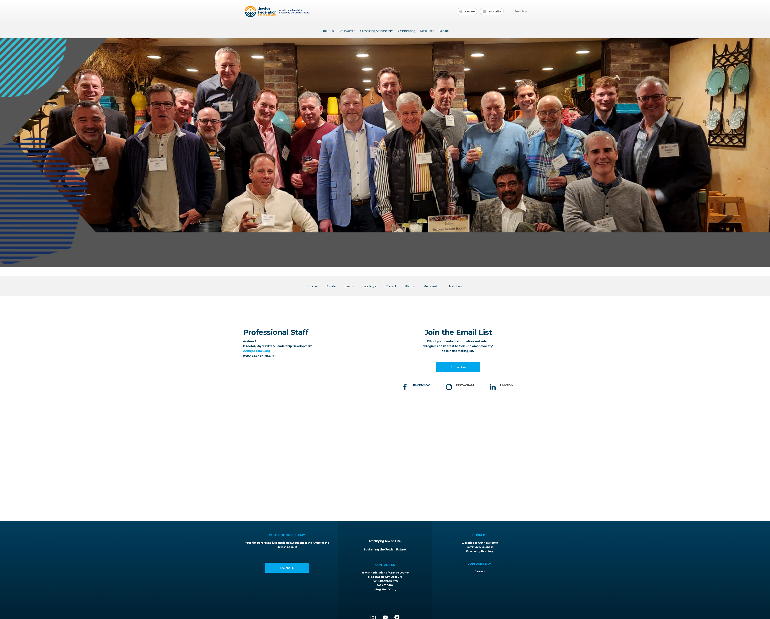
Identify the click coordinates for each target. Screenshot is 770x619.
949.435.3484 (385, 585)
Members (455, 286)
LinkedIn (506, 385)
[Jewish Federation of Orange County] (277, 11)
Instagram (465, 385)
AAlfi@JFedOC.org (256, 351)
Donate (470, 11)
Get (346, 31)
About (327, 31)
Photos (409, 286)
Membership (431, 286)
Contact (391, 286)
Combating (376, 31)
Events (349, 286)
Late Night (370, 286)
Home (312, 286)
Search (519, 11)
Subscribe (494, 11)
